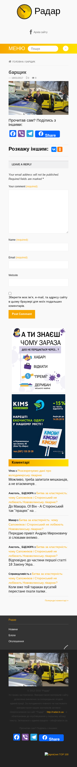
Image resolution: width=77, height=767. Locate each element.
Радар (46, 11)
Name (18, 239)
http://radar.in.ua (55, 712)
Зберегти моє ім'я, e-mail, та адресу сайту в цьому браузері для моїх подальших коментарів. (38, 301)
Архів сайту (40, 32)
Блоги (12, 635)
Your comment (23, 186)
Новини (13, 629)
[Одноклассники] (59, 149)
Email (18, 257)
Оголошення (16, 641)
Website (13, 275)
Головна (18, 61)
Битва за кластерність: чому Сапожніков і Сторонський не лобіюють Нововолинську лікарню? (38, 497)
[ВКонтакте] (53, 149)
